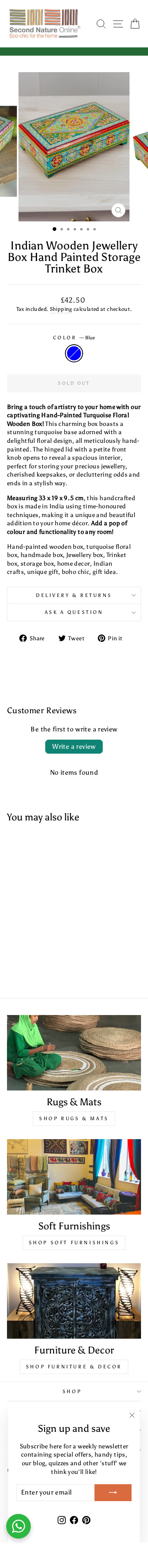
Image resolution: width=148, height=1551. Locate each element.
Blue (74, 353)
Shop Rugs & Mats (74, 1118)
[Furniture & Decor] (74, 1301)
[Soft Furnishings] (74, 1177)
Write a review (74, 746)
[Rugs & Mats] (74, 1052)
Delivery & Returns (74, 595)
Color (74, 338)
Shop (71, 1391)
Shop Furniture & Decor (74, 1367)
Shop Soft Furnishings (74, 1243)
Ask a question (74, 612)
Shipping (61, 309)
